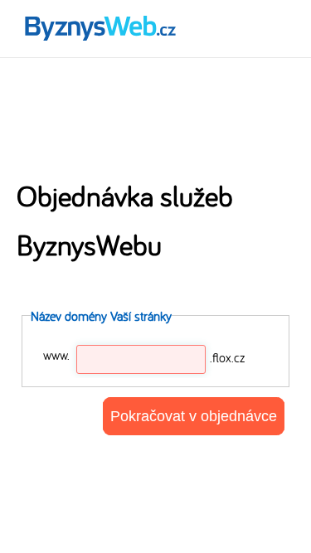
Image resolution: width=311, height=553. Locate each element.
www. (56, 355)
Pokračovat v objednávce (193, 416)
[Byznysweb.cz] (99, 28)
